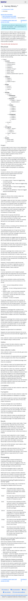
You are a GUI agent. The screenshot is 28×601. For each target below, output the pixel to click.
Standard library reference (9, 18)
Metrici (3, 2)
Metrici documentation (7, 14)
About (24, 589)
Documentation (16, 589)
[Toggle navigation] (25, 2)
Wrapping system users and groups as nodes (9, 21)
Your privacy (7, 592)
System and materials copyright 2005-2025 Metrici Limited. (14, 595)
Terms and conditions (19, 592)
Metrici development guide (9, 16)
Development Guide (8, 9)
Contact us (6, 589)
